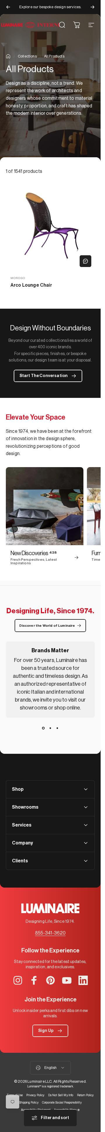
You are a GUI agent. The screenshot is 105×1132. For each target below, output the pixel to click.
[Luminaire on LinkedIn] (83, 980)
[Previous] (8, 7)
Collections (27, 56)
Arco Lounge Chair (31, 285)
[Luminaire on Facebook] (34, 980)
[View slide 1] (43, 728)
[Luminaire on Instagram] (17, 980)
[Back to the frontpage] (8, 56)
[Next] (92, 7)
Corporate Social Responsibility (62, 1102)
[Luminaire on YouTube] (66, 980)
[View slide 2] (50, 728)
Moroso (17, 278)
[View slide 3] (57, 728)
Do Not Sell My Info (61, 1095)
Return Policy (85, 1095)
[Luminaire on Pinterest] (50, 980)
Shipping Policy (28, 1102)
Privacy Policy (35, 1095)
